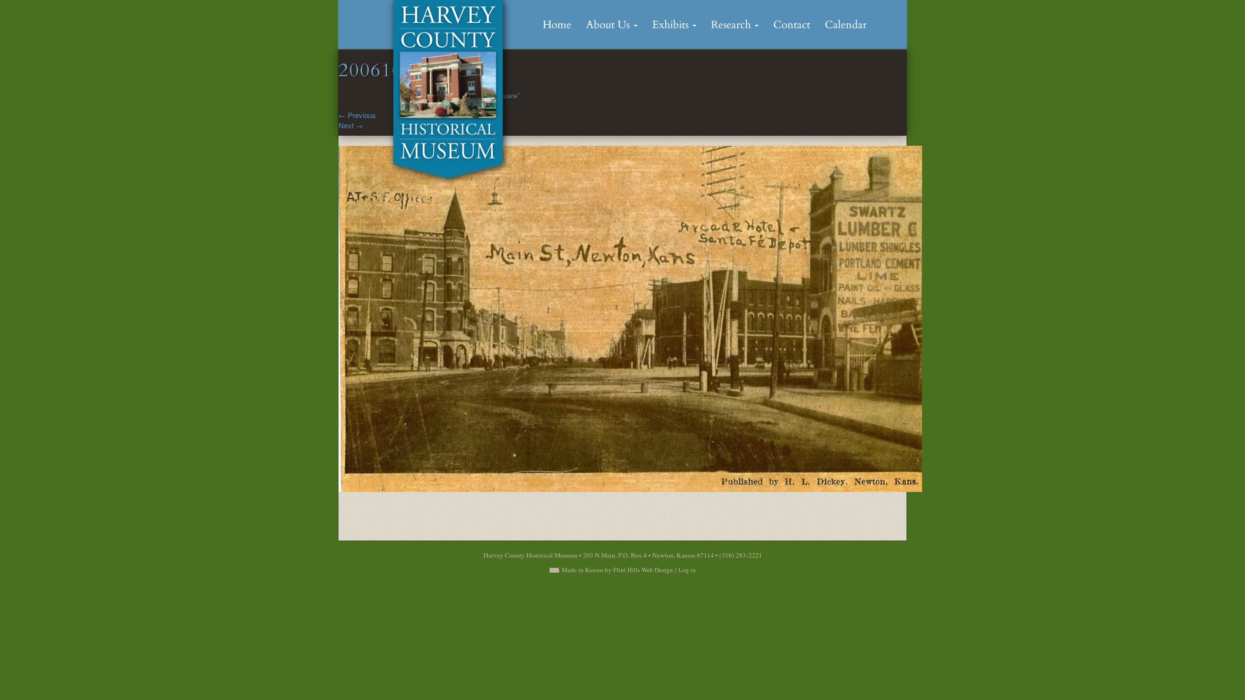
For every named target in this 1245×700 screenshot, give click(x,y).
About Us (609, 25)
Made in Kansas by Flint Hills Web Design (617, 569)
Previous (357, 115)
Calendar (846, 25)
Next (350, 125)
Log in (687, 569)
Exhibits (672, 25)
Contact (791, 25)
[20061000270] (630, 318)
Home (557, 25)
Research (732, 25)
